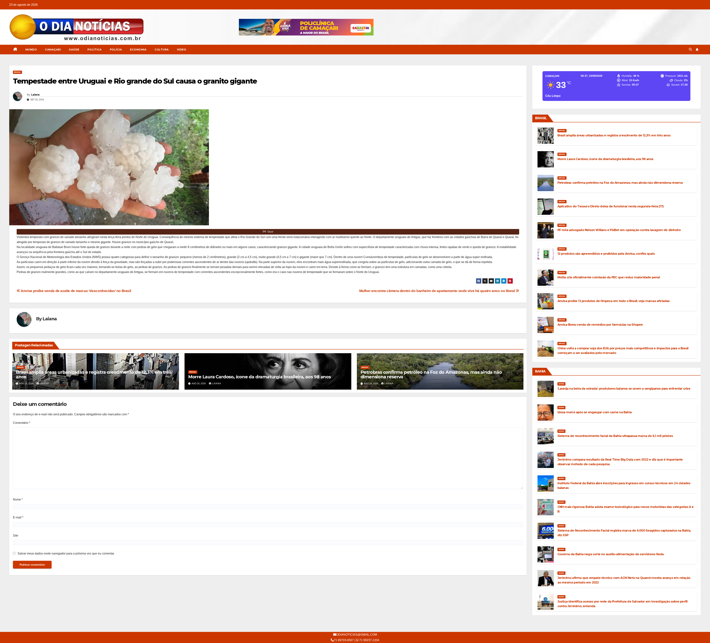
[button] (690, 49)
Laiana (35, 94)
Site (15, 535)
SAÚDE (74, 49)
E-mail (18, 517)
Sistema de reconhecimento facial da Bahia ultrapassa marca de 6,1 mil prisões (615, 436)
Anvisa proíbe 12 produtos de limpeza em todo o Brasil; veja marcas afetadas (613, 301)
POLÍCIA (116, 49)
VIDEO (181, 49)
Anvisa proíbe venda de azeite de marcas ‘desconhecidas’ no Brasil (75, 291)
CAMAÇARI (53, 49)
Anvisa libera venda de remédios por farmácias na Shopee (600, 324)
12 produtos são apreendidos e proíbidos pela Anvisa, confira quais (606, 253)
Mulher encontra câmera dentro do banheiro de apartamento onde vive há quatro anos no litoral (437, 291)
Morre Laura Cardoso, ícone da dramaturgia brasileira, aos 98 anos (259, 376)
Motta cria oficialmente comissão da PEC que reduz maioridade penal (608, 277)
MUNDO (31, 49)
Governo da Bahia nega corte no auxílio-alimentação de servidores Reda (610, 554)
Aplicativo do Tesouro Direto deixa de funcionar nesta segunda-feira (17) (610, 206)
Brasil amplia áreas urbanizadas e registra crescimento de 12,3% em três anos (93, 374)
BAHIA (561, 384)
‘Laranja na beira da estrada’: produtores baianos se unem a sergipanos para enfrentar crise (623, 388)
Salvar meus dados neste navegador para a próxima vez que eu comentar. (66, 553)
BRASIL (17, 72)
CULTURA (162, 49)
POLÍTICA (94, 49)
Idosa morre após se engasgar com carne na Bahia (594, 412)
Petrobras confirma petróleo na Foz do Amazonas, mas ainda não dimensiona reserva (431, 374)
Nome (18, 499)
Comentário (21, 422)
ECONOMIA (138, 49)
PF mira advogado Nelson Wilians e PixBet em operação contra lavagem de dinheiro (619, 230)
